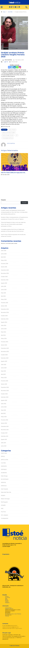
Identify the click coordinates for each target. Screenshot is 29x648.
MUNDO (3, 495)
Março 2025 (3, 299)
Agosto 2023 (4, 361)
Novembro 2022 (5, 390)
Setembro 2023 (4, 358)
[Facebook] (9, 67)
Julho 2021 (3, 442)
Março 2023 (4, 377)
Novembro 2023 (5, 351)
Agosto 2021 (4, 439)
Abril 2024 (3, 335)
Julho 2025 (3, 286)
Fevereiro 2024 (4, 341)
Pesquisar (3, 199)
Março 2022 (4, 416)
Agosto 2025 (4, 283)
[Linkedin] (19, 7)
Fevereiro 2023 (4, 380)
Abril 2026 (3, 257)
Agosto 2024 (4, 322)
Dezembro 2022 (5, 387)
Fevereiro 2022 (4, 420)
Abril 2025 (3, 296)
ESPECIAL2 (4, 485)
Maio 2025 (3, 292)
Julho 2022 (3, 403)
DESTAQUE (4, 469)
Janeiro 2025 (4, 306)
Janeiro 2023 (4, 384)
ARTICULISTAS (4, 459)
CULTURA (10, 11)
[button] (1, 7)
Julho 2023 (3, 364)
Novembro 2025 (5, 273)
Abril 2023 (3, 374)
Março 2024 (4, 338)
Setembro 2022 (4, 397)
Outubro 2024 (4, 315)
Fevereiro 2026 (4, 263)
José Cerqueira (4, 489)
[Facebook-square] (10, 7)
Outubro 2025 (4, 276)
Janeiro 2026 (4, 266)
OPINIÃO (3, 505)
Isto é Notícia (12, 129)
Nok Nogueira (4, 502)
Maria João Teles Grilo (6, 492)
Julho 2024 (3, 325)
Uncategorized (4, 518)
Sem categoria (4, 515)
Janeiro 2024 (4, 345)
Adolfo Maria (4, 453)
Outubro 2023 (4, 354)
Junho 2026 (3, 253)
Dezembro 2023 (5, 348)
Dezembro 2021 (5, 426)
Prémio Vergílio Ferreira (7, 135)
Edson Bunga (4, 476)
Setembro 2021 (4, 436)
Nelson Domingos (5, 498)
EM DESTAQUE (4, 479)
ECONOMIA (4, 472)
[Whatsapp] (17, 67)
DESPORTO (4, 466)
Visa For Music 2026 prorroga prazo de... (13, 172)
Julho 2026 (3, 250)
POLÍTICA (3, 511)
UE (16, 135)
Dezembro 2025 (5, 270)
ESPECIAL (3, 482)
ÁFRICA (3, 456)
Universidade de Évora (7, 138)
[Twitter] (12, 7)
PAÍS (2, 508)
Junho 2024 (4, 328)
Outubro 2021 (4, 433)
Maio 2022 (3, 410)
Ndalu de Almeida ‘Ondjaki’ (8, 132)
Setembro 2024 (4, 319)
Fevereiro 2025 (4, 302)
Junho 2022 (3, 406)
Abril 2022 (3, 413)
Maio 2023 (3, 371)
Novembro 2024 (5, 312)
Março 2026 (4, 260)
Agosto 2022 (4, 400)
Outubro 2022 (4, 393)
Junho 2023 (3, 367)
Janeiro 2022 (4, 423)
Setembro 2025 (4, 279)
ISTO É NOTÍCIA (8, 59)
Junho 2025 (3, 289)
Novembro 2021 (5, 429)
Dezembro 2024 (5, 309)
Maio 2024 (3, 332)
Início (4, 11)
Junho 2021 (3, 446)
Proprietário (5, 554)
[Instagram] (20, 67)
